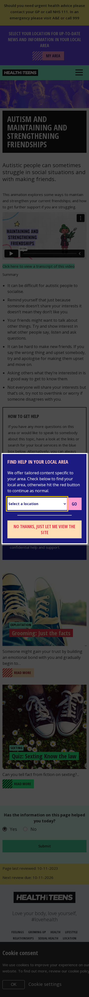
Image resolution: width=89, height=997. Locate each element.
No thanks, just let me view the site (44, 529)
